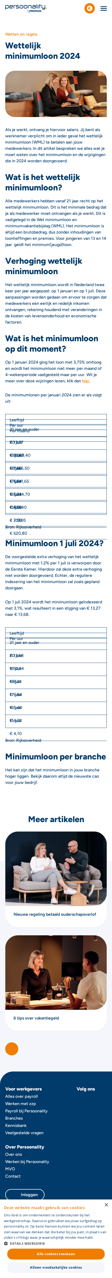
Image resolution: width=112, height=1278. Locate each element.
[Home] (26, 8)
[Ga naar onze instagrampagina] (92, 1099)
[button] (56, 1243)
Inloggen (29, 1194)
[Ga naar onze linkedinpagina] (102, 1099)
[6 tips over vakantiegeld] (56, 983)
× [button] (106, 1205)
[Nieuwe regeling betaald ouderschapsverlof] (56, 879)
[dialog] (56, 1238)
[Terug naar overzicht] (11, 1048)
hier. (86, 380)
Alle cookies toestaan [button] (56, 1253)
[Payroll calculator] (89, 8)
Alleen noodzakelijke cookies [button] (56, 1267)
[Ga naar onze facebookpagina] (81, 1099)
